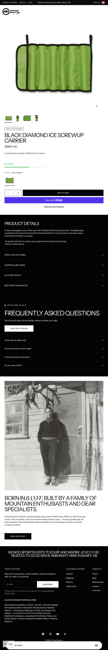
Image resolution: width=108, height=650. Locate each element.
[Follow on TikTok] (65, 634)
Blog (94, 578)
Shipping (70, 578)
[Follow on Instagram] (50, 634)
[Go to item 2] (18, 118)
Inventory (96, 590)
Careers (95, 586)
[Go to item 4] (36, 118)
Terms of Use (9, 593)
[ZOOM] (97, 106)
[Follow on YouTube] (57, 634)
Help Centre (71, 586)
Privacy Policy (47, 591)
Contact (69, 574)
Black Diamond (26, 135)
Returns (69, 582)
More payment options (54, 206)
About (95, 574)
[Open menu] (98, 645)
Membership (98, 582)
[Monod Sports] (11, 11)
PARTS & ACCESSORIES (14, 128)
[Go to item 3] (27, 118)
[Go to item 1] (8, 118)
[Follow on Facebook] (43, 634)
